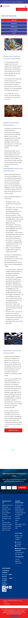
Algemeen (14, 20)
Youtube (18, 546)
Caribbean (17, 518)
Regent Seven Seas (7, 524)
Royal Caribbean (6, 512)
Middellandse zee (19, 509)
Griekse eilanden (19, 511)
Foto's (14, 33)
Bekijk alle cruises (13, 430)
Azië (16, 522)
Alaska (16, 520)
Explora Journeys (6, 530)
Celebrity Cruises (6, 509)
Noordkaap (18, 507)
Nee (16, 615)
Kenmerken (14, 23)
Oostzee (17, 516)
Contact (17, 559)
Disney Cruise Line (6, 516)
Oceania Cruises (6, 522)
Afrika (16, 528)
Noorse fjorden (18, 505)
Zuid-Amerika (18, 526)
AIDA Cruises (5, 507)
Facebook (18, 542)
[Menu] (25, 6)
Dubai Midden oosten (20, 524)
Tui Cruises (4, 514)
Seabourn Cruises (6, 526)
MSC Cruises (5, 511)
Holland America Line (7, 505)
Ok (12, 615)
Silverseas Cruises (6, 528)
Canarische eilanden (20, 512)
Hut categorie (14, 30)
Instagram (19, 544)
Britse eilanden (18, 514)
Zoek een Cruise (22, 9)
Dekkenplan (14, 26)
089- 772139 (19, 535)
